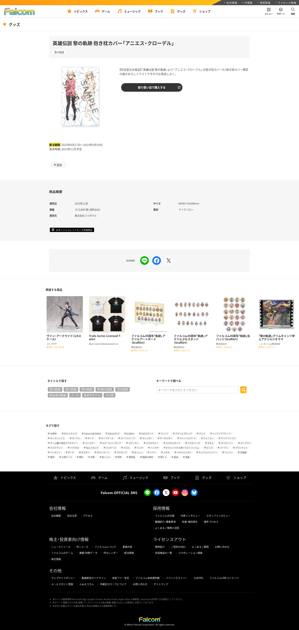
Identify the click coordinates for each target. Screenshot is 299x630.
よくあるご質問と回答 (167, 528)
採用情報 (265, 2)
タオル (210, 443)
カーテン (76, 438)
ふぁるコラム (86, 584)
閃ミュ (163, 457)
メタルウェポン (184, 452)
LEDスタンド (147, 433)
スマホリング (194, 443)
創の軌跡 (70, 389)
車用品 (132, 457)
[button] (269, 11)
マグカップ (122, 452)
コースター (90, 443)
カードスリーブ (128, 438)
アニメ (202, 433)
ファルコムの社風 (164, 515)
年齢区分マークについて (113, 584)
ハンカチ (154, 447)
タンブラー (246, 443)
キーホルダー (166, 438)
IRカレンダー (111, 552)
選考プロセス (211, 521)
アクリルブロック (183, 433)
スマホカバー (152, 443)
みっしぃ (138, 452)
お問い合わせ (222, 546)
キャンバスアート (188, 438)
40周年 (53, 433)
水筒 (92, 457)
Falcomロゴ (113, 433)
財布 (119, 457)
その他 (109, 395)
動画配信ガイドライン (94, 578)
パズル (126, 447)
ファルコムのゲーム (62, 552)
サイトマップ (161, 584)
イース (75, 395)
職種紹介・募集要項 (165, 521)
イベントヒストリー (177, 578)
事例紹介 (160, 546)
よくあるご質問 (200, 546)
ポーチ (71, 452)
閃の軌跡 (86, 389)
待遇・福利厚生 (190, 521)
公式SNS (198, 578)
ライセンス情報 (287, 2)
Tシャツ (164, 433)
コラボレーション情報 (190, 552)
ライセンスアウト (169, 539)
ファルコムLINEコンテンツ (224, 578)
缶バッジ (106, 457)
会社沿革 (72, 515)
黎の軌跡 (59, 52)
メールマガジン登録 (62, 584)
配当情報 (129, 552)
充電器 (243, 452)
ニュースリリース (60, 546)
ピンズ (209, 447)
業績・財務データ (88, 552)
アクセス (88, 515)
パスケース (111, 447)
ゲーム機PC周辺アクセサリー (64, 443)
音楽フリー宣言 (120, 578)
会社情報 (231, 2)
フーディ (224, 447)
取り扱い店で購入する (152, 87)
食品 (176, 457)
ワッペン (229, 452)
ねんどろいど (92, 447)
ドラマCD (74, 447)
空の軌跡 (122, 389)
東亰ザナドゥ (92, 395)
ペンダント (55, 452)
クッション (208, 438)
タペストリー (227, 443)
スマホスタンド (173, 443)
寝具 (59, 165)
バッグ (140, 447)
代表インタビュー (190, 515)
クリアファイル (228, 438)
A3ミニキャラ (70, 433)
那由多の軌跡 (57, 395)
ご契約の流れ (178, 546)
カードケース (107, 438)
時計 (81, 457)
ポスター (85, 452)
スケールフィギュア (111, 443)
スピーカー (133, 443)
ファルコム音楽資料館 (147, 578)
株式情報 (56, 559)
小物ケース (67, 457)
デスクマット (56, 447)
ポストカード (103, 452)
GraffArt (130, 433)
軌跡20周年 (147, 457)
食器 (187, 457)
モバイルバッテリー (208, 452)
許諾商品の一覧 (163, 552)
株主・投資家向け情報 (69, 539)
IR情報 (248, 2)
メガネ (166, 452)
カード (91, 438)
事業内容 (127, 546)
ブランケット (241, 447)
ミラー (153, 452)
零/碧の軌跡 (104, 389)
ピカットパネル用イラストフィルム (182, 447)
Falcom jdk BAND (92, 433)
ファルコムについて (105, 546)
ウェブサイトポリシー (63, 578)
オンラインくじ (57, 438)
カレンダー (147, 438)
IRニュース (82, 546)
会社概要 (56, 515)
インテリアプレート (221, 433)
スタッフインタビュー (218, 515)
